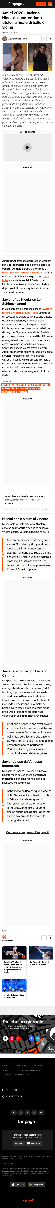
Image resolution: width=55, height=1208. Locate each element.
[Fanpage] (27, 1122)
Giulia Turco (21, 39)
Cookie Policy (8, 1070)
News (4, 931)
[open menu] (3, 4)
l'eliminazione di (11, 272)
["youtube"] (18, 1038)
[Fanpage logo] (16, 4)
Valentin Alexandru (31, 272)
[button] (50, 38)
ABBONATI (41, 4)
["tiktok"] (5, 1038)
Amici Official (25, 509)
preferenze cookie (23, 1075)
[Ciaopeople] (27, 1200)
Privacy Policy (35, 1066)
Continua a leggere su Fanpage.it (27, 832)
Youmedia (6, 1066)
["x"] (24, 1038)
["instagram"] (11, 1038)
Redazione (6, 1075)
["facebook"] (31, 1038)
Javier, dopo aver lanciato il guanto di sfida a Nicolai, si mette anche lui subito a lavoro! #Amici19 (25, 500)
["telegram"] (37, 1038)
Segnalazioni (20, 1066)
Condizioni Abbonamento (29, 1070)
